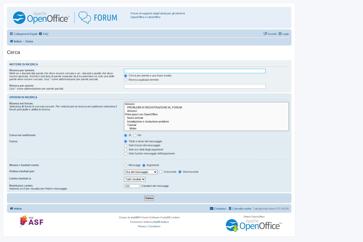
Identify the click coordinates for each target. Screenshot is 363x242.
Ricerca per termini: (22, 70)
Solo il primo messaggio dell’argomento (151, 153)
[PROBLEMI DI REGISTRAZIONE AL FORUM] (206, 107)
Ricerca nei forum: (21, 103)
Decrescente (190, 171)
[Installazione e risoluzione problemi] (206, 121)
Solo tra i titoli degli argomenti (145, 149)
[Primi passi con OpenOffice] (206, 114)
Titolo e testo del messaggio (145, 141)
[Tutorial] (206, 125)
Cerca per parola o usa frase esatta (149, 75)
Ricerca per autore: (21, 85)
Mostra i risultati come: (24, 165)
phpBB (135, 217)
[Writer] (206, 128)
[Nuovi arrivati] (206, 118)
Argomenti (152, 165)
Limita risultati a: (20, 178)
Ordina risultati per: (22, 171)
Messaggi (134, 165)
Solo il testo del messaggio (144, 145)
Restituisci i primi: (21, 185)
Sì (129, 135)
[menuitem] (43, 34)
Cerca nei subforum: (22, 135)
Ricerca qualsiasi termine (143, 79)
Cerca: (13, 141)
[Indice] (69, 17)
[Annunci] (206, 104)
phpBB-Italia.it (161, 221)
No (139, 135)
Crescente (169, 171)
